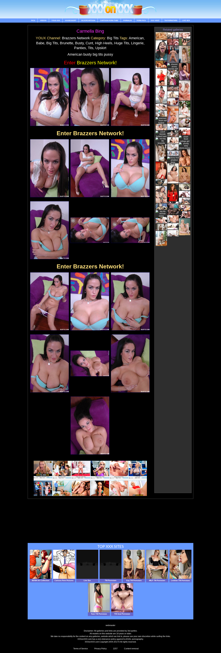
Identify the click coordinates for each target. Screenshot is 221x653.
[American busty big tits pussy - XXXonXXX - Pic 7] (49, 230)
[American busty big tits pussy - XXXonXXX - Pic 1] (49, 97)
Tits (90, 48)
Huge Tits (121, 43)
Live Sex (186, 20)
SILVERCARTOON (88, 20)
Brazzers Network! (90, 62)
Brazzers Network (76, 38)
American (136, 38)
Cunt (89, 43)
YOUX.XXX (55, 20)
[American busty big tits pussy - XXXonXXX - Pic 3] (130, 97)
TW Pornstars (170, 20)
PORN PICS (141, 20)
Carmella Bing (90, 31)
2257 (115, 649)
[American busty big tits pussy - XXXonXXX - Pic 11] (89, 301)
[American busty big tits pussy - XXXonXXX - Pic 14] (89, 363)
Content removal (131, 649)
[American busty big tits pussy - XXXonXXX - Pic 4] (49, 168)
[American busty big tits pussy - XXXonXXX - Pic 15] (130, 363)
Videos (43, 20)
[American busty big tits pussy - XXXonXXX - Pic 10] (49, 301)
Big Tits (113, 38)
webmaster (110, 625)
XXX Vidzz (155, 20)
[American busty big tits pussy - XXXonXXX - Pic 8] (89, 230)
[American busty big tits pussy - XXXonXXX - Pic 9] (130, 230)
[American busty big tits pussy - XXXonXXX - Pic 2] (89, 97)
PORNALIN (127, 20)
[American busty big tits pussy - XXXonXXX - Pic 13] (49, 363)
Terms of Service (80, 649)
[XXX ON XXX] (110, 9)
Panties (80, 48)
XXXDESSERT (70, 20)
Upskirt (100, 48)
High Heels (103, 43)
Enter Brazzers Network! (90, 133)
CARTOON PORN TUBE (109, 20)
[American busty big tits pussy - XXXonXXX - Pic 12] (130, 301)
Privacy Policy (100, 649)
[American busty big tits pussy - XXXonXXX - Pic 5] (89, 168)
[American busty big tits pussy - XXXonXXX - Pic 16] (90, 425)
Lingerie (137, 43)
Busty (79, 43)
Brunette (66, 43)
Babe (40, 43)
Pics (33, 20)
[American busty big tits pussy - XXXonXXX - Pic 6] (130, 168)
